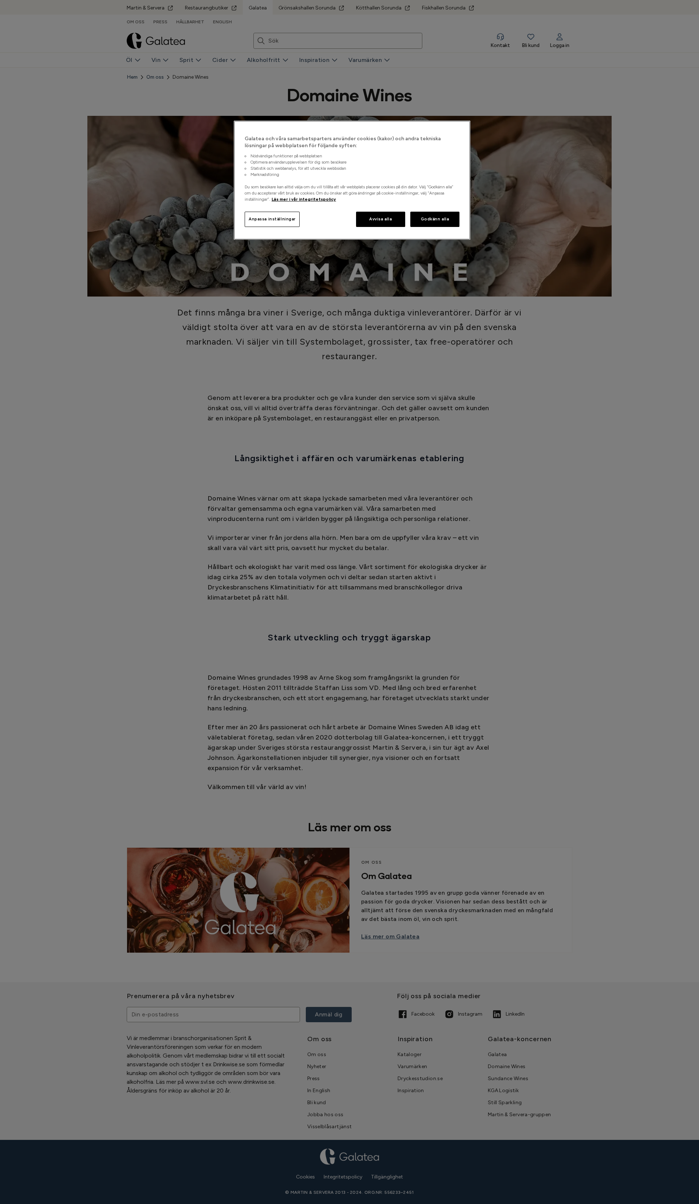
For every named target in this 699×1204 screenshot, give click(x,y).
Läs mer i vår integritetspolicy (304, 199)
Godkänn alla (435, 218)
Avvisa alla (380, 218)
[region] (352, 180)
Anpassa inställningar (272, 218)
